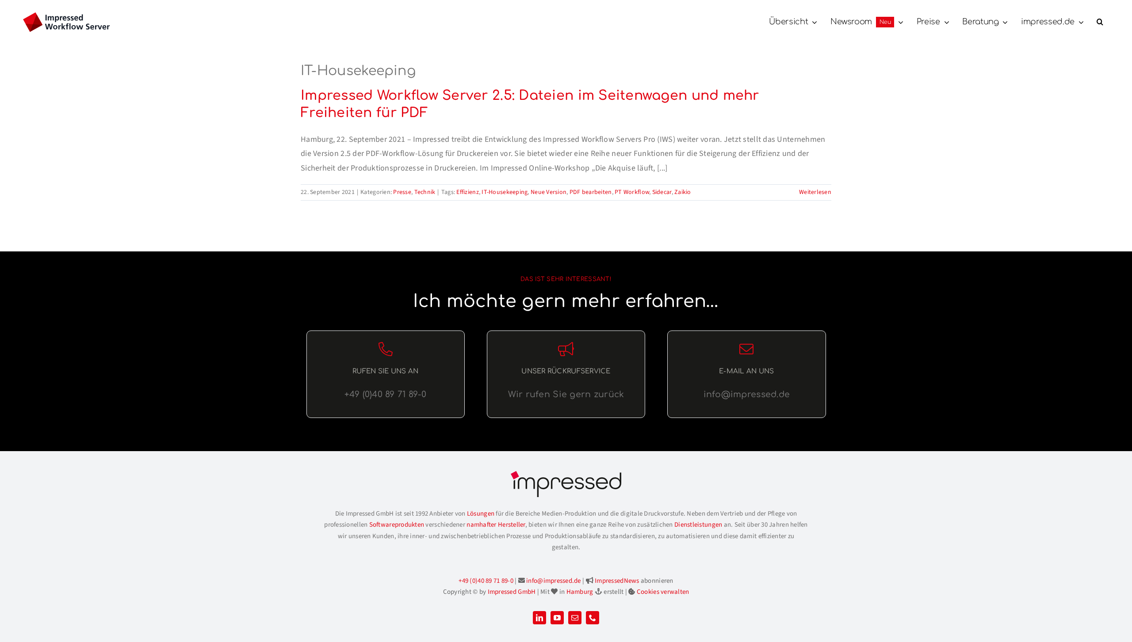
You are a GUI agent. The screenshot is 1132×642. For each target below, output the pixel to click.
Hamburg (579, 591)
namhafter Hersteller (496, 524)
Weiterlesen (815, 192)
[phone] (592, 617)
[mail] (574, 617)
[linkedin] (539, 617)
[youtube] (557, 617)
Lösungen (480, 513)
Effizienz (467, 192)
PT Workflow (632, 192)
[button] (1100, 22)
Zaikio (682, 192)
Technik (425, 192)
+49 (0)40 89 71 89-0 (486, 580)
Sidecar (662, 192)
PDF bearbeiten (591, 192)
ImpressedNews (617, 580)
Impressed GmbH (512, 591)
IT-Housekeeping (505, 192)
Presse (402, 192)
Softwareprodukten (396, 524)
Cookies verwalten (663, 591)
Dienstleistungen (698, 524)
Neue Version (548, 192)
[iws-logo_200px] (66, 16)
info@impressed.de (553, 580)
